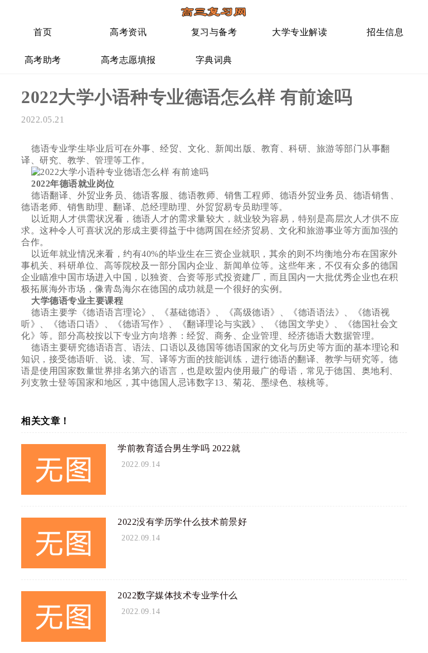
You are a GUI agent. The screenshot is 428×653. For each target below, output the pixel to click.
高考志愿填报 (128, 60)
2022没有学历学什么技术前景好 (182, 522)
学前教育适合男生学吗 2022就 (179, 448)
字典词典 (214, 60)
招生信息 (385, 32)
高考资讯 (128, 32)
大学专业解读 (299, 32)
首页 (42, 32)
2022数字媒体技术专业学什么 (178, 595)
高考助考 (43, 60)
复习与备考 (214, 32)
